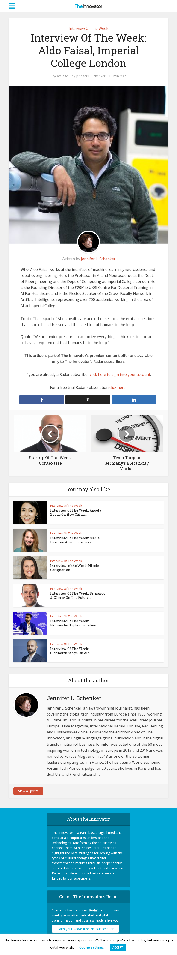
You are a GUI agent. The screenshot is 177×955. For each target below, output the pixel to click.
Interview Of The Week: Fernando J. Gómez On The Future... (77, 595)
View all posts (28, 791)
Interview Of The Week (88, 28)
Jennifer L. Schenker (90, 76)
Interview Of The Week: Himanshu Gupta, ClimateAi (73, 623)
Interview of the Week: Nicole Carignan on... (74, 567)
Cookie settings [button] (91, 947)
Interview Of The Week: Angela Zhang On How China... (75, 512)
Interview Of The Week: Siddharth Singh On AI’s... (71, 651)
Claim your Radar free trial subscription (85, 929)
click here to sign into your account (120, 374)
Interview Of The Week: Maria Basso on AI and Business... (75, 540)
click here (117, 387)
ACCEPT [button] (117, 947)
